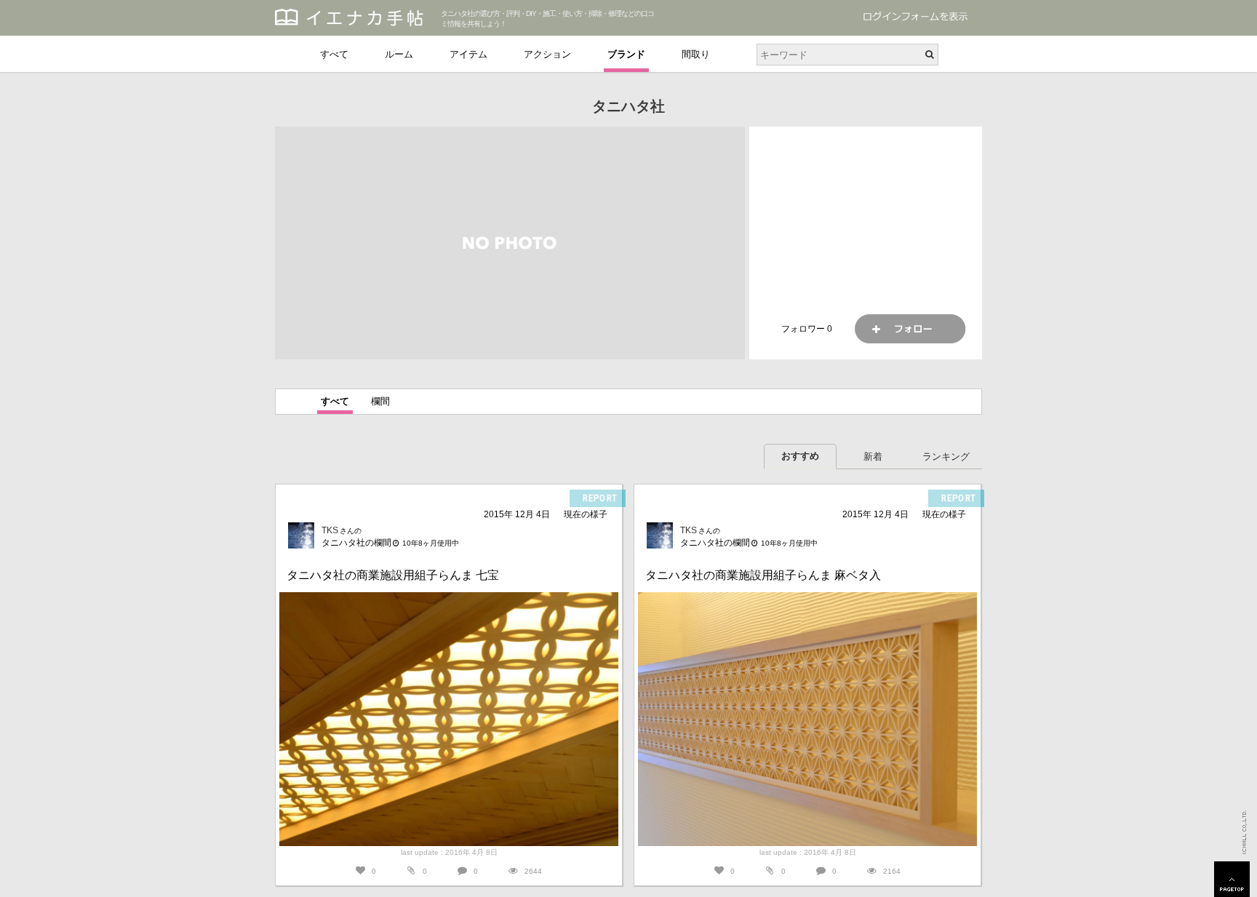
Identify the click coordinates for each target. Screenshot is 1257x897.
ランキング (946, 456)
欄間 (380, 401)
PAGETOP (1232, 879)
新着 (872, 456)
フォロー (910, 328)
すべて (334, 54)
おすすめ (800, 455)
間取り (696, 54)
